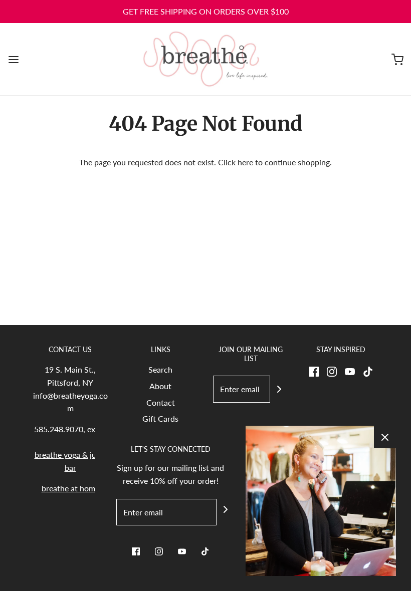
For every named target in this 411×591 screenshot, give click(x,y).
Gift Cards (160, 418)
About (160, 386)
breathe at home (70, 488)
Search (160, 369)
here (245, 162)
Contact (160, 402)
